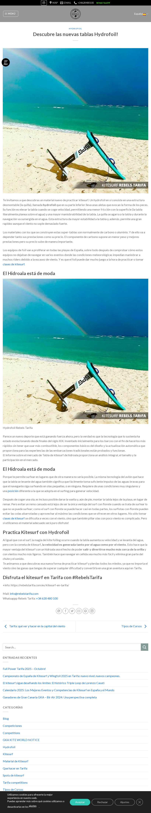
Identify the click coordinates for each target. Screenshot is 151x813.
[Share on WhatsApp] (59, 611)
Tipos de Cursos (131, 626)
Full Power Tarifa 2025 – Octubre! (24, 668)
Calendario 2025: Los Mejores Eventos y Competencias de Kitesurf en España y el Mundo (58, 690)
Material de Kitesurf (15, 761)
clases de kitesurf (13, 264)
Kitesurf (8, 754)
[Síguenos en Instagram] (44, 2)
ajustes (32, 805)
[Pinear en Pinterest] (85, 611)
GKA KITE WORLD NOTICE (21, 740)
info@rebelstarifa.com (24, 593)
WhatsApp (103, 2)
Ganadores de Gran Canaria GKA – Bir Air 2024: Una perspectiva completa (50, 697)
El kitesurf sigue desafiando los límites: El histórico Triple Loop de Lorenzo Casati (53, 683)
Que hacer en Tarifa (15, 768)
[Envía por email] (79, 611)
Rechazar (102, 801)
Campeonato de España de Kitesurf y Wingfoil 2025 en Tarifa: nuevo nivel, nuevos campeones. (61, 676)
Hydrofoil (75, 28)
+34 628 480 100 (47, 598)
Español (138, 13)
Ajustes (124, 801)
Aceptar (80, 801)
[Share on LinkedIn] (92, 611)
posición (13, 491)
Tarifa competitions (15, 782)
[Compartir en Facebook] (65, 611)
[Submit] (144, 647)
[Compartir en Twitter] (72, 611)
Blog (6, 718)
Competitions (11, 733)
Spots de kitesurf (13, 775)
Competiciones (12, 725)
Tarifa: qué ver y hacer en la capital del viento (37, 626)
